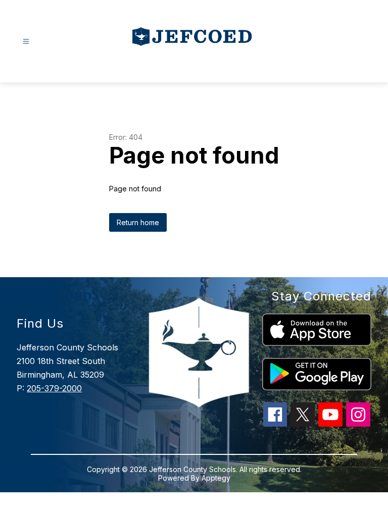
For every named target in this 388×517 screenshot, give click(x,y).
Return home (138, 222)
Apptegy (216, 478)
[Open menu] (26, 41)
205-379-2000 (54, 388)
